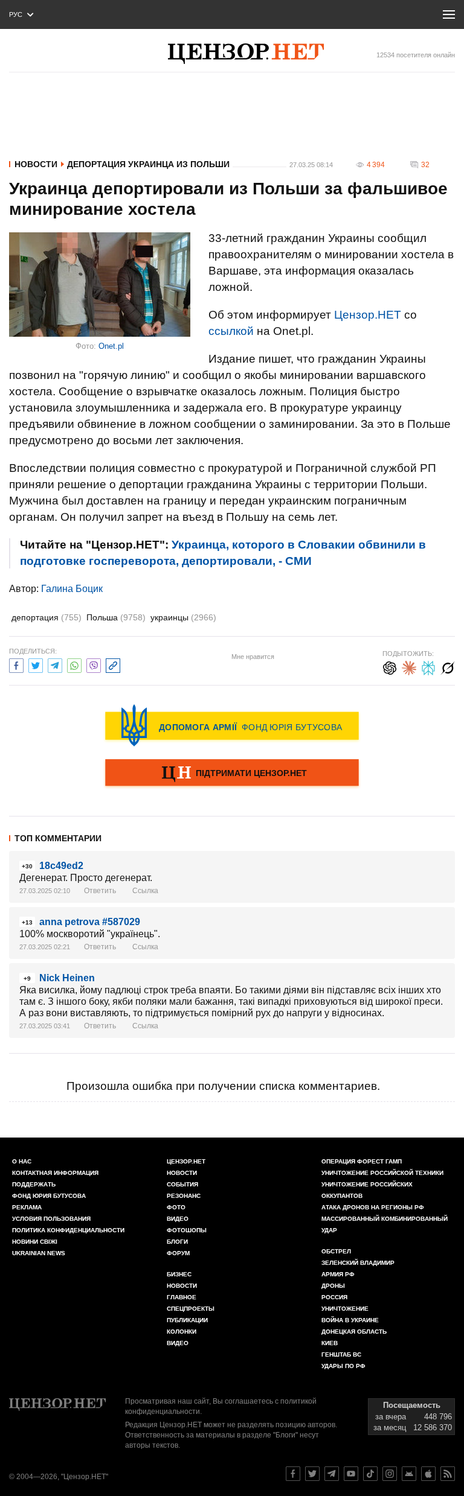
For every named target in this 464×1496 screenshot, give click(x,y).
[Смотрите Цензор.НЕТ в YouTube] (351, 1473)
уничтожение (345, 1308)
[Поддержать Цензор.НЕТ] (232, 773)
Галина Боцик (72, 589)
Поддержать (34, 1184)
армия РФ (338, 1274)
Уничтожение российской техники (382, 1173)
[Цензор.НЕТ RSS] (447, 1473)
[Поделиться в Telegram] (55, 664)
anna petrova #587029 (89, 922)
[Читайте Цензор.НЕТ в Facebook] (293, 1473)
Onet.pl (111, 346)
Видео (177, 1218)
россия (334, 1297)
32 (425, 164)
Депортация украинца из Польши (148, 164)
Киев (329, 1343)
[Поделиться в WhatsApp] (74, 664)
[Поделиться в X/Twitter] (35, 664)
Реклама (27, 1207)
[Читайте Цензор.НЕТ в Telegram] (331, 1473)
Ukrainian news (38, 1253)
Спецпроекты (190, 1308)
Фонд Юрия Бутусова (49, 1195)
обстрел (336, 1251)
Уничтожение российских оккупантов (367, 1190)
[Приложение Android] (409, 1473)
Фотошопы (187, 1230)
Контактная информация (55, 1173)
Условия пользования (51, 1218)
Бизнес (179, 1274)
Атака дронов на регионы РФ (372, 1207)
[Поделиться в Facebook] (16, 664)
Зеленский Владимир (358, 1262)
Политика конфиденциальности (68, 1230)
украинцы (183, 617)
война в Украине (350, 1320)
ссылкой (231, 331)
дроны (333, 1285)
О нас (21, 1161)
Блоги (177, 1241)
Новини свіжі (34, 1241)
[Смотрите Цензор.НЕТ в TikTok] (370, 1473)
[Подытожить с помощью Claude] (409, 666)
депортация (46, 617)
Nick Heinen (67, 978)
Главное (181, 1297)
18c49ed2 (61, 866)
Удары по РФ (343, 1366)
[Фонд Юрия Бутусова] (232, 725)
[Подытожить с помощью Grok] (447, 666)
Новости (35, 164)
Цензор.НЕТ (367, 314)
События (182, 1184)
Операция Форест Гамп (361, 1161)
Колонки (181, 1331)
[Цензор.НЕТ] (246, 53)
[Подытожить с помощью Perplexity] (428, 666)
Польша (116, 617)
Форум (178, 1253)
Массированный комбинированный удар (384, 1224)
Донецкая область (354, 1331)
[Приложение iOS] (428, 1473)
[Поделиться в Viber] (93, 664)
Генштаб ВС (341, 1354)
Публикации (187, 1320)
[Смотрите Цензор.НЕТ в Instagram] (389, 1473)
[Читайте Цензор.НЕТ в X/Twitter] (312, 1473)
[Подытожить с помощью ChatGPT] (389, 666)
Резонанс (184, 1195)
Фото (176, 1207)
